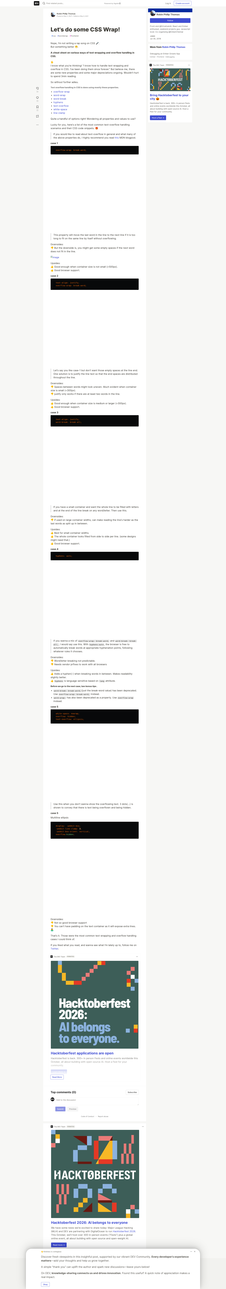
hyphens (58, 102)
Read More (57, 1077)
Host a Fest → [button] (158, 118)
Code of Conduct (87, 1116)
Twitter (54, 948)
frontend (74, 36)
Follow (170, 20)
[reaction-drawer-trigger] (37, 89)
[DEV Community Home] (37, 3)
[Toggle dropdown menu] (137, 956)
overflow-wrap (61, 91)
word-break (59, 98)
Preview (72, 1109)
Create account (183, 3)
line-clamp (59, 113)
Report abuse (103, 1116)
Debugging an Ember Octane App (164, 55)
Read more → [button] (59, 1245)
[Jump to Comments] (37, 99)
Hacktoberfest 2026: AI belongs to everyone (89, 1222)
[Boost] (37, 116)
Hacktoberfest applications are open (82, 1053)
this (117, 137)
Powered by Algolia (111, 3)
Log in (168, 3)
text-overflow (61, 105)
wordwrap (63, 36)
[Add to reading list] (37, 108)
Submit (60, 1109)
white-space (60, 109)
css (54, 36)
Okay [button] (45, 1284)
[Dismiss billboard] (194, 1251)
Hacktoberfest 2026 (124, 1231)
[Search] (44, 3)
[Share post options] (37, 124)
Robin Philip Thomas (66, 13)
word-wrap (59, 95)
